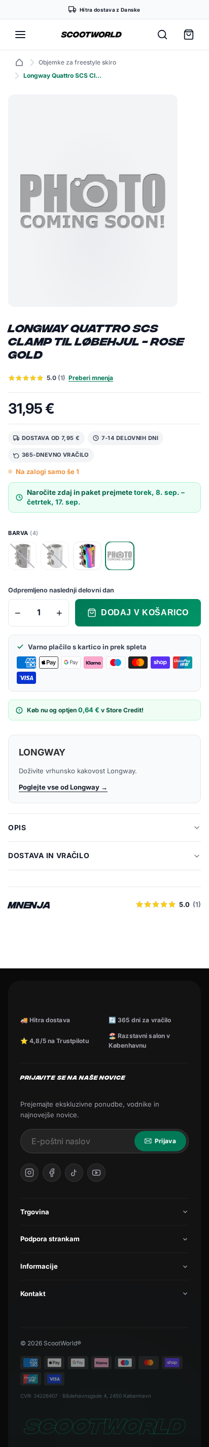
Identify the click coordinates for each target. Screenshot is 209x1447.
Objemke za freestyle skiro (77, 62)
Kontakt (33, 1293)
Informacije (39, 1266)
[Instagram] (29, 1172)
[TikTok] (74, 1172)
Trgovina (34, 1212)
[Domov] (19, 62)
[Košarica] (189, 34)
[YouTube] (96, 1172)
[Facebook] (52, 1172)
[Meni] (20, 34)
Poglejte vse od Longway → (63, 787)
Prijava (165, 1141)
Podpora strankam (50, 1239)
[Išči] (162, 34)
